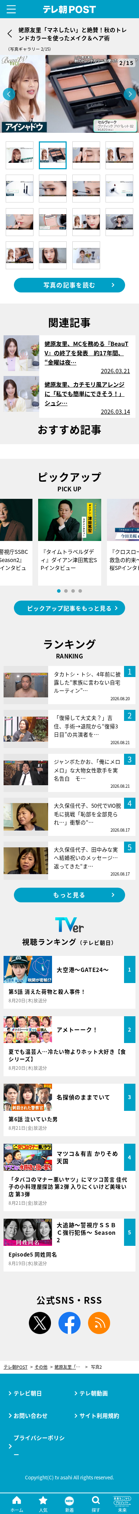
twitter (40, 1323)
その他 (41, 1367)
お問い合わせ (31, 1415)
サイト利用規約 (99, 1415)
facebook (69, 1323)
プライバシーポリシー (39, 1446)
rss (99, 1323)
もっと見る (69, 895)
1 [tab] (59, 591)
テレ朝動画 (93, 1393)
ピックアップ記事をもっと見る (69, 608)
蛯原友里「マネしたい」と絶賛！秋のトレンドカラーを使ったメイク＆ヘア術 (71, 1367)
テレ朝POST (69, 9)
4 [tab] (80, 591)
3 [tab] (73, 591)
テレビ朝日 (28, 1393)
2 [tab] (66, 591)
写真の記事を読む (69, 285)
